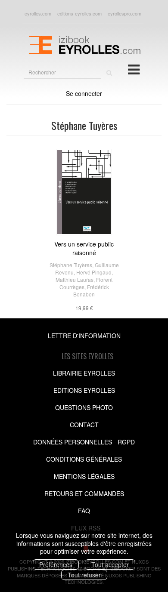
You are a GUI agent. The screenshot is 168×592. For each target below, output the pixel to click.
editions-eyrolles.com (79, 13)
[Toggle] (133, 69)
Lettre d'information (84, 335)
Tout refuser (84, 574)
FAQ (84, 510)
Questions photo (84, 407)
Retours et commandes (84, 493)
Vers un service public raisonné (84, 248)
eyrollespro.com (124, 13)
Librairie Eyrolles (84, 373)
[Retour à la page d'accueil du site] (84, 44)
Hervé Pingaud (94, 272)
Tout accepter (110, 564)
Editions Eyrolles (84, 390)
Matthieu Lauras (74, 279)
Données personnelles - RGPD (84, 442)
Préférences (55, 564)
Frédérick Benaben (91, 290)
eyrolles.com (38, 13)
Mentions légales (84, 476)
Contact (84, 424)
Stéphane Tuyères (71, 264)
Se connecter (84, 93)
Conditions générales (84, 459)
